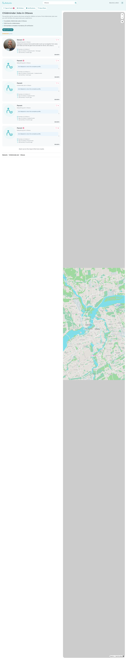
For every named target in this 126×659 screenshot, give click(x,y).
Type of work (9, 8)
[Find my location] (122, 21)
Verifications (31, 8)
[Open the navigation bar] (122, 2)
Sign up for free (7, 29)
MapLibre (112, 656)
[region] (94, 335)
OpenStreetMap (119, 656)
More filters (42, 8)
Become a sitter (114, 3)
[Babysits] (7, 3)
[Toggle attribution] (123, 656)
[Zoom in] (122, 14)
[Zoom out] (122, 17)
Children (21, 8)
